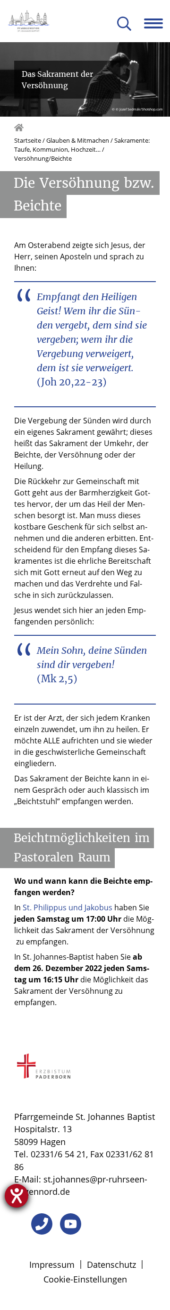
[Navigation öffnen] (157, 23)
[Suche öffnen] (124, 24)
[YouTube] (70, 1224)
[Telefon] (41, 1224)
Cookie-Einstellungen (85, 1279)
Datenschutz (111, 1264)
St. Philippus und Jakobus (67, 907)
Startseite (27, 140)
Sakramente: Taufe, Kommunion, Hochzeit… (82, 145)
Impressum (52, 1264)
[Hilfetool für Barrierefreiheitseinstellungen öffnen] (16, 1196)
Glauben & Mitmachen (77, 140)
